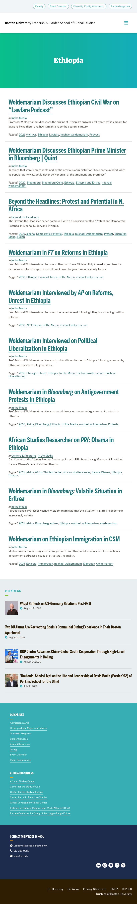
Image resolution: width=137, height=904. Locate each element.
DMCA (114, 889)
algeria (30, 234)
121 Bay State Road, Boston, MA (31, 845)
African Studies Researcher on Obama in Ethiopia (61, 444)
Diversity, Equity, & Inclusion (88, 6)
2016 (22, 373)
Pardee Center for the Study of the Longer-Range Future (40, 813)
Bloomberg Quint (52, 182)
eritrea (54, 523)
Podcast (94, 134)
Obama (13, 475)
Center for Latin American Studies (28, 797)
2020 (22, 182)
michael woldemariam (74, 134)
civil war (31, 134)
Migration (89, 563)
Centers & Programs (23, 455)
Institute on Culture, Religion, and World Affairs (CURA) (40, 807)
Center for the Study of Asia (25, 786)
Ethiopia (43, 134)
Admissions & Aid (19, 722)
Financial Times (47, 277)
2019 (22, 234)
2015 (22, 472)
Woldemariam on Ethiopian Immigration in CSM (64, 539)
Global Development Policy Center (28, 802)
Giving (13, 749)
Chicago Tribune (36, 373)
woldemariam (108, 523)
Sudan (21, 237)
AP (28, 325)
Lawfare (54, 134)
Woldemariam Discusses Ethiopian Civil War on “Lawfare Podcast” (64, 106)
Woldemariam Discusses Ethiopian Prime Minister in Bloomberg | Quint (67, 154)
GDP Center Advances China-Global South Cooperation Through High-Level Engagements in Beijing (72, 654)
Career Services (19, 738)
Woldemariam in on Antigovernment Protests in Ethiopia (64, 396)
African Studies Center (22, 781)
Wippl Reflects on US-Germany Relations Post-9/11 (56, 603)
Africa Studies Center (48, 472)
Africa (30, 424)
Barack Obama (101, 472)
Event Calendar (58, 6)
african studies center (76, 472)
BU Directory (55, 889)
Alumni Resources (20, 744)
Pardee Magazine (120, 6)
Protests (113, 424)
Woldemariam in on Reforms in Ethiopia (58, 253)
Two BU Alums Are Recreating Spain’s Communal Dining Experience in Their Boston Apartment (63, 630)
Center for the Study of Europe (26, 791)
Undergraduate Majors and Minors (28, 728)
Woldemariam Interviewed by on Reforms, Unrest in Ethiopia (61, 296)
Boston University (14, 888)
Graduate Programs (21, 733)
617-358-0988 (21, 850)
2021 (22, 134)
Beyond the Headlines (25, 217)
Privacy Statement (94, 889)
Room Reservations (20, 759)
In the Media (19, 118)
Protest (108, 234)
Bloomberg (34, 182)
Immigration (45, 563)
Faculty (39, 6)
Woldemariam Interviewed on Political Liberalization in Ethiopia (53, 344)
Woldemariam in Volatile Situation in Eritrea (65, 495)
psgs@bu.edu (21, 855)
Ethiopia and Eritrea (88, 182)
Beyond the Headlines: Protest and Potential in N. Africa (66, 205)
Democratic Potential (49, 234)
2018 (22, 277)
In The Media (67, 277)
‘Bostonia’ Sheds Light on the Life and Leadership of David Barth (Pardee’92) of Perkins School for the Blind (76, 678)
